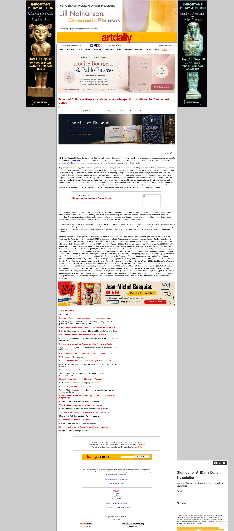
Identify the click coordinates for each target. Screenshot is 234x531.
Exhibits (101, 442)
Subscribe (128, 50)
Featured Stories (126, 444)
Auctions (136, 444)
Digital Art (120, 442)
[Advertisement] (147, 326)
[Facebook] (91, 46)
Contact (156, 50)
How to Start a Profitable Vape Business (74, 420)
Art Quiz (102, 447)
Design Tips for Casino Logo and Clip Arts (75, 431)
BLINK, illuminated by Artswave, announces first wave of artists (83, 409)
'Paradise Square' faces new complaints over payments (80, 405)
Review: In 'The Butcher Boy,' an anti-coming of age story (81, 401)
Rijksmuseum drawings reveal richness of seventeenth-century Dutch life (87, 327)
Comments (139, 50)
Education (109, 447)
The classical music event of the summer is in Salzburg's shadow (84, 412)
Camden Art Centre (77, 160)
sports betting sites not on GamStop (116, 479)
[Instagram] (98, 46)
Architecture (128, 442)
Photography (137, 442)
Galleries (88, 50)
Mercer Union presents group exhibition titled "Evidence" (81, 379)
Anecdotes (95, 447)
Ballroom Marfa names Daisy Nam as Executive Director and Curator (85, 344)
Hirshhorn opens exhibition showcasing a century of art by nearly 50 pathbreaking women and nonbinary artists (85, 323)
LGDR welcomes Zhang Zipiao (71, 357)
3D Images (124, 447)
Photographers (109, 50)
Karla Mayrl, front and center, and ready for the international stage (84, 318)
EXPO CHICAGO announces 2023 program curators (79, 383)
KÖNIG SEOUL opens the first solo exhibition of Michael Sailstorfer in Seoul (88, 331)
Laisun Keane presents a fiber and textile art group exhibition (82, 335)
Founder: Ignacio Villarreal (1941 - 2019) (116, 496)
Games (119, 50)
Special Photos (104, 444)
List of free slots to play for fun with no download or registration (83, 427)
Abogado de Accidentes (117, 483)
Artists (80, 50)
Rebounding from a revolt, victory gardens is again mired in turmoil (85, 361)
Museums (97, 50)
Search (148, 50)
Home (62, 50)
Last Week (71, 50)
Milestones (113, 442)
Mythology (116, 447)
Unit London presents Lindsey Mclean (73, 370)
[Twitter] (95, 46)
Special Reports (115, 444)
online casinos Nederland (106, 472)
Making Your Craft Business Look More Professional (79, 416)
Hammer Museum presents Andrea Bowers (92, 198)
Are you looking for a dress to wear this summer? (78, 423)
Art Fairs (142, 444)
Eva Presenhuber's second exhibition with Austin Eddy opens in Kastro (86, 353)
